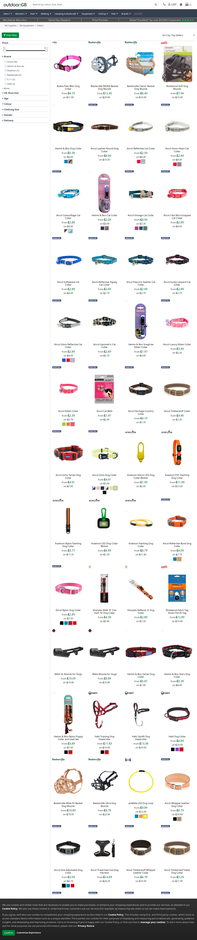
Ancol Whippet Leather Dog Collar (177, 804)
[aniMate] (128, 759)
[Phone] (164, 4)
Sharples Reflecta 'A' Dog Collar (140, 611)
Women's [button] (20, 13)
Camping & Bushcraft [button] (65, 13)
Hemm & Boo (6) (15, 66)
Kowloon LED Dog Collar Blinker (104, 545)
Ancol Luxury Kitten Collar (177, 344)
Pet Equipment (27, 25)
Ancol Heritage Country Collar (141, 412)
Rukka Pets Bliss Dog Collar (68, 87)
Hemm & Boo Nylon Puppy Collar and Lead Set (68, 738)
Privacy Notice (86, 925)
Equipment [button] (87, 13)
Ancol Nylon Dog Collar (68, 610)
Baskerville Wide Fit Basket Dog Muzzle (68, 804)
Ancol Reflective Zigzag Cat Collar (104, 283)
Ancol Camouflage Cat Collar (68, 217)
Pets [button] (113, 13)
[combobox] (95, 4)
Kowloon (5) (13, 70)
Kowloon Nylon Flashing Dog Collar (68, 545)
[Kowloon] (130, 431)
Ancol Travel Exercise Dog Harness (104, 871)
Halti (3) (11, 83)
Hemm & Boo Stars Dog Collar (177, 675)
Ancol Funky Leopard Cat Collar (177, 283)
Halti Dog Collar (177, 736)
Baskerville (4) (14, 74)
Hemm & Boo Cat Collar (104, 215)
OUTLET (138, 13)
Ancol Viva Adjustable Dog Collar (68, 871)
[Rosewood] (164, 42)
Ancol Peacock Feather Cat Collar (140, 283)
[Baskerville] (95, 42)
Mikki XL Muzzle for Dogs (68, 674)
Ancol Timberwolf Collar (177, 411)
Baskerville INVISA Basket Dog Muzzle (104, 87)
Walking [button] (45, 13)
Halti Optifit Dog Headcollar (141, 738)
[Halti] (93, 692)
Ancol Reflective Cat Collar (141, 148)
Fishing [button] (102, 13)
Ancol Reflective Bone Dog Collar (177, 545)
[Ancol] (93, 104)
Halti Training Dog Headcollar (104, 738)
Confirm (8, 932)
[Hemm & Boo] (53, 104)
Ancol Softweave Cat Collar (68, 283)
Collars (40, 25)
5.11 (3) (11, 79)
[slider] (4, 50)
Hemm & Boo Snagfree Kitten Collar (140, 346)
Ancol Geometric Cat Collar (104, 346)
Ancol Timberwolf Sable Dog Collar (177, 871)
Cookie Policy (9, 908)
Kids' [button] (33, 13)
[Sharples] (90, 566)
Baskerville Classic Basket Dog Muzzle (141, 87)
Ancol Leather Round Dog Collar (105, 150)
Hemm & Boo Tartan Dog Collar (141, 675)
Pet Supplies (11, 25)
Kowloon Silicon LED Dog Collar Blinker (140, 476)
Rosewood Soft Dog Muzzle (177, 87)
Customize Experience (29, 932)
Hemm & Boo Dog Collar (68, 148)
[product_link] (68, 64)
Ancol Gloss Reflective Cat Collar (68, 346)
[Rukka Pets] (54, 42)
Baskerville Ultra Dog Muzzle (104, 804)
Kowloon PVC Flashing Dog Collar (177, 476)
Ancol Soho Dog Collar (104, 475)
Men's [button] (7, 13)
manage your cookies (153, 922)
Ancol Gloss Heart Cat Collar (177, 150)
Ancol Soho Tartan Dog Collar (68, 476)
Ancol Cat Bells (104, 411)
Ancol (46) (12, 61)
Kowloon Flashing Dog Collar (141, 545)
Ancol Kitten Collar (68, 411)
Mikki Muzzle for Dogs (104, 674)
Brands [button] (125, 13)
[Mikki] (53, 630)
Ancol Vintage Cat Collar (141, 215)
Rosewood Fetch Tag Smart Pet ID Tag (177, 611)
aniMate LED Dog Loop (140, 803)
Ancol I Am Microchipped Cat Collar (177, 217)
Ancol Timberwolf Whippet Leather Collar (140, 871)
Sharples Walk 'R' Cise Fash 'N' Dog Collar (104, 611)
